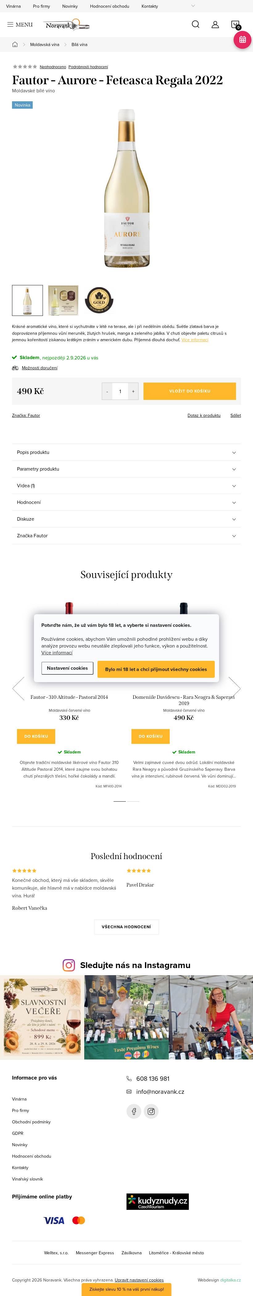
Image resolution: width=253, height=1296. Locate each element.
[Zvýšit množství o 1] (133, 391)
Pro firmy (41, 6)
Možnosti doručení (39, 368)
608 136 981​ (152, 1078)
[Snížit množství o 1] (107, 391)
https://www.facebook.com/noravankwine (133, 1111)
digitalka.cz (230, 1280)
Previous (18, 688)
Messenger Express (95, 1253)
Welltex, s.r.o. (56, 1253)
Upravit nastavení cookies (139, 1280)
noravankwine (151, 1111)
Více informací (57, 652)
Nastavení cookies (67, 668)
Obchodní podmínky (31, 1122)
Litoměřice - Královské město (176, 1253)
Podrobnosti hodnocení (88, 66)
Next (234, 688)
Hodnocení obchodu (109, 6)
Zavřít (46, 413)
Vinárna (13, 6)
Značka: (26, 415)
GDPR (17, 1133)
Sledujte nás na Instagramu (135, 964)
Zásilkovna (132, 1253)
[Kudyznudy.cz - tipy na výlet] (157, 1201)
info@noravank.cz (160, 1091)
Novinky (70, 6)
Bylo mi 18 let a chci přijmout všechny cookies (156, 669)
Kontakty (150, 6)
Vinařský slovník (27, 1179)
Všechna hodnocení (126, 927)
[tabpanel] (69, 695)
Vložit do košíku (189, 391)
